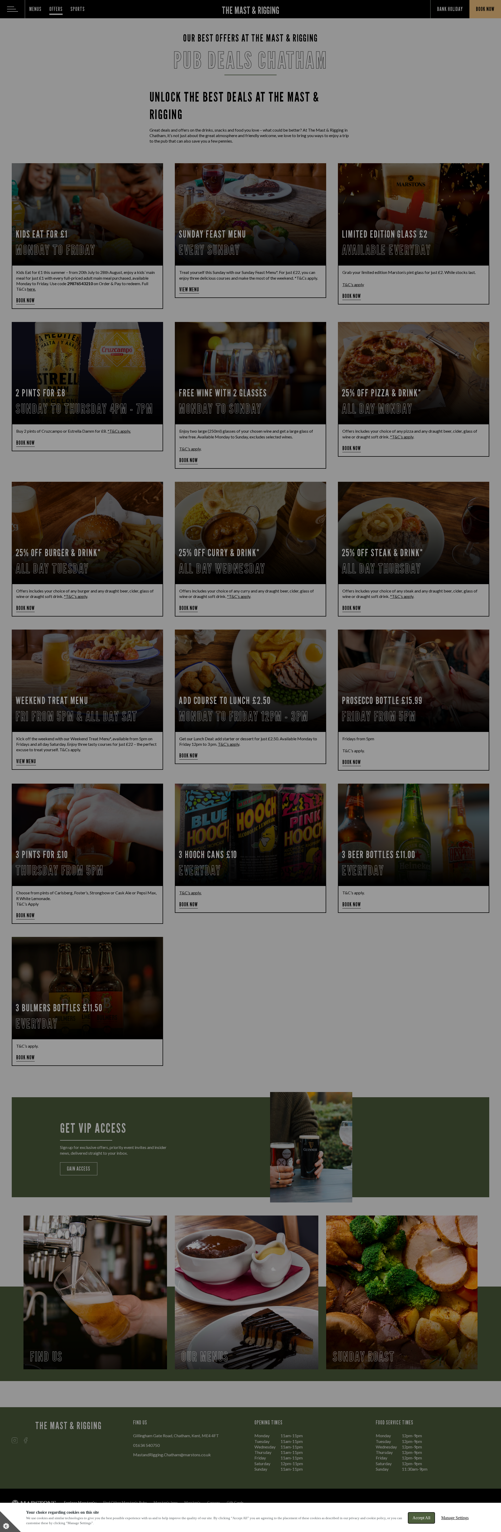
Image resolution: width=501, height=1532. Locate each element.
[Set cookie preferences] (10, 1521)
